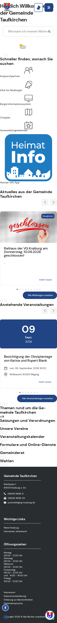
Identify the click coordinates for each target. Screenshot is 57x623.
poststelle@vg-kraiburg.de (21, 502)
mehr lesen (45, 279)
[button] (44, 202)
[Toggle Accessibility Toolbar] (5, 607)
